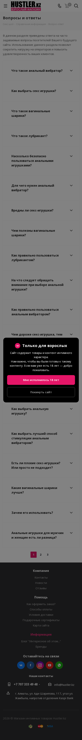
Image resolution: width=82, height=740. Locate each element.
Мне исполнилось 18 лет (41, 380)
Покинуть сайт (41, 392)
